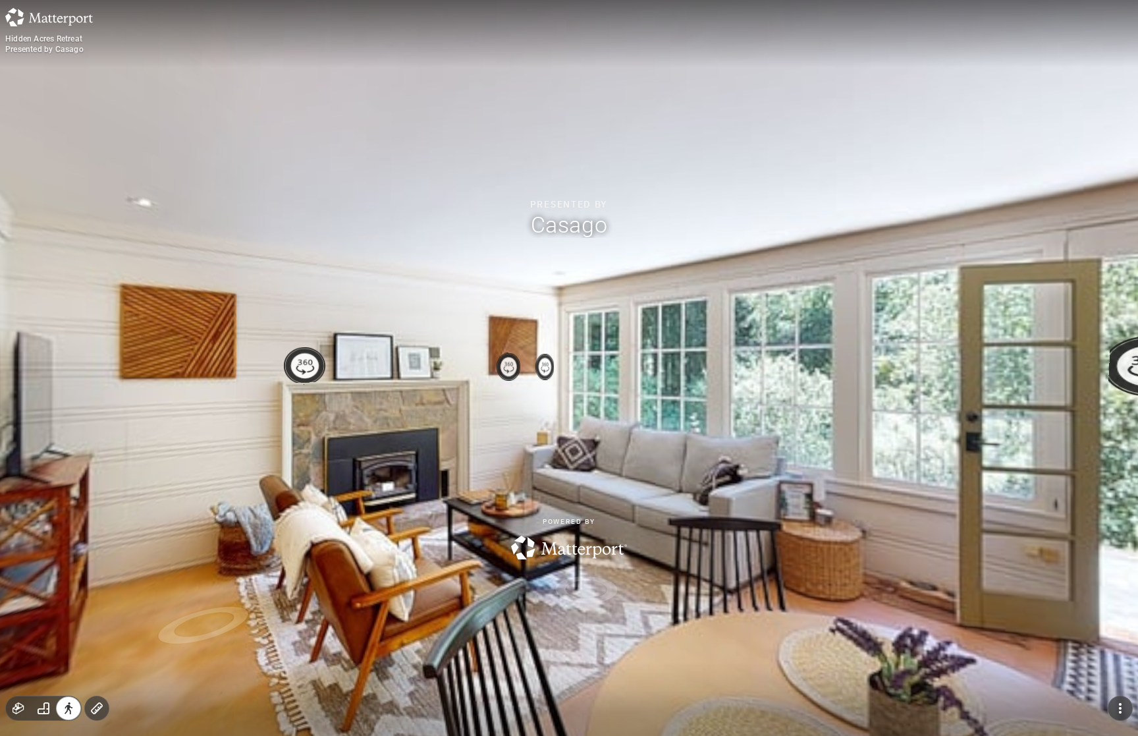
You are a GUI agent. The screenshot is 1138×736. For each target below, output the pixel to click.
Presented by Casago (44, 49)
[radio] (18, 708)
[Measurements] (96, 708)
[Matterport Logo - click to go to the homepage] (49, 17)
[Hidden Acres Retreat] (569, 368)
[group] (43, 708)
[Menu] (1120, 708)
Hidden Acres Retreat (43, 38)
